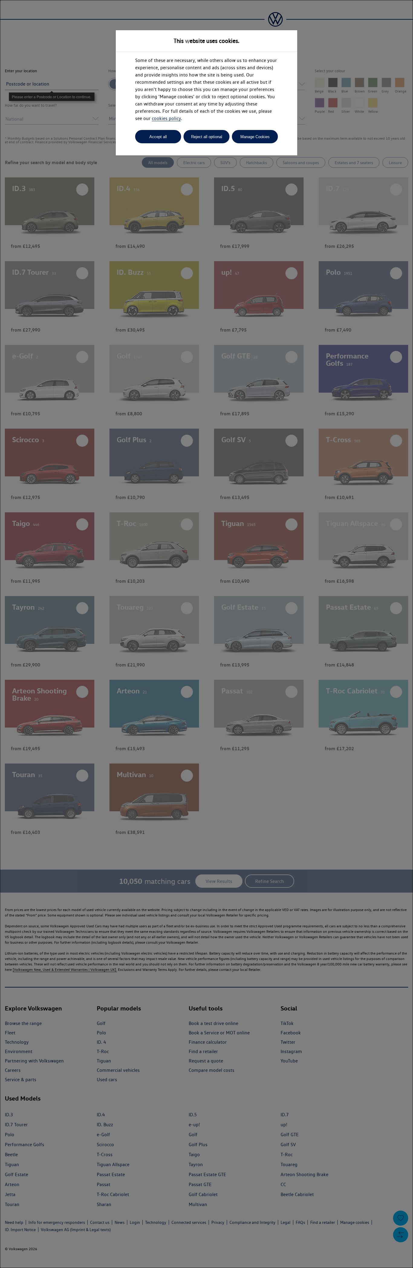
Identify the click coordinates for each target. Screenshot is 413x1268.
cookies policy (166, 118)
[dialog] (206, 634)
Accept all (158, 137)
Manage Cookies (255, 137)
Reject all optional (206, 137)
